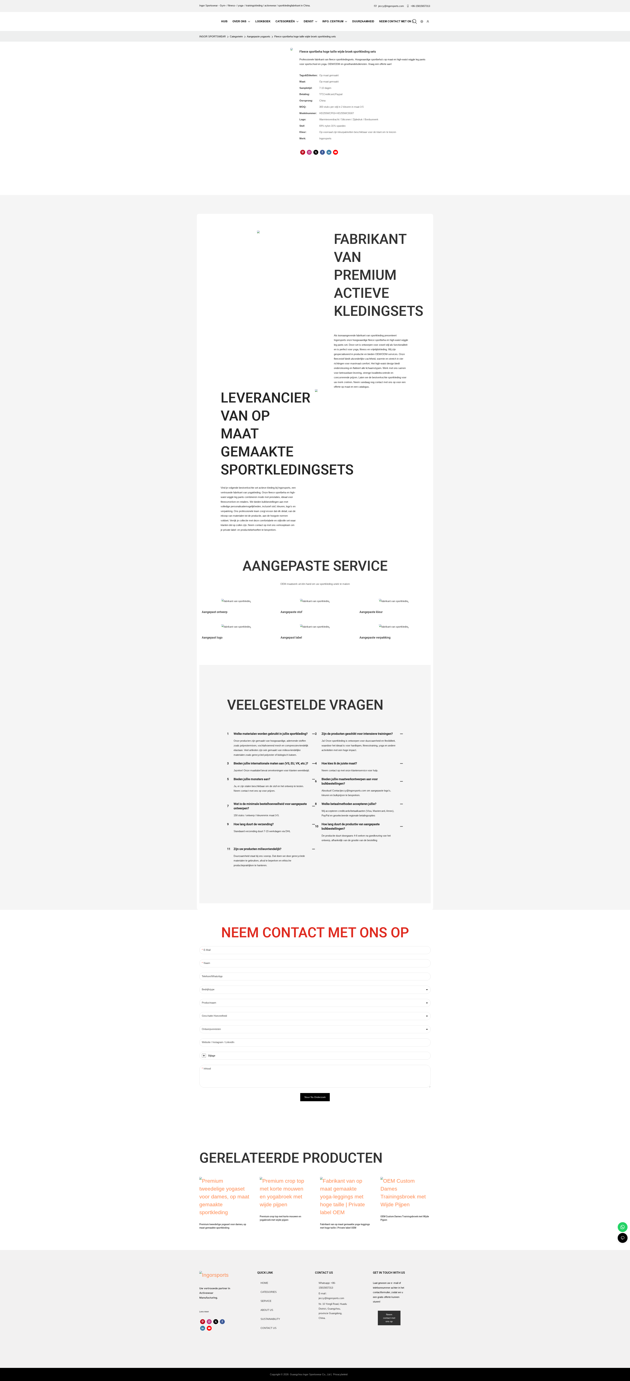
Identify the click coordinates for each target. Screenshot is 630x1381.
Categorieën (236, 36)
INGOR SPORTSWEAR (212, 36)
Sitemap (355, 1374)
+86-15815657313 (420, 6)
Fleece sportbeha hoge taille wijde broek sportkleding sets (305, 36)
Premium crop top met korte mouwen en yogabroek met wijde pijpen (280, 1218)
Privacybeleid (340, 1374)
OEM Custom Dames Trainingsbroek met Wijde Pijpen (404, 1218)
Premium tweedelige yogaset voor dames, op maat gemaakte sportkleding (222, 1226)
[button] (413, 21)
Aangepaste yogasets (258, 36)
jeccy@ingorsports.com (391, 6)
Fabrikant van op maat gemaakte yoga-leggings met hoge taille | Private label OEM (345, 1226)
